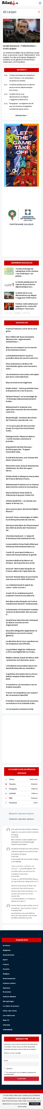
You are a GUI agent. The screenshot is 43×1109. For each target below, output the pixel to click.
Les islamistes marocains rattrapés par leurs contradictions (22, 375)
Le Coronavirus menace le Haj (19, 709)
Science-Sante (9, 983)
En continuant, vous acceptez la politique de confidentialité (20, 1073)
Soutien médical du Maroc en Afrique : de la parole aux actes (20, 561)
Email (6, 1060)
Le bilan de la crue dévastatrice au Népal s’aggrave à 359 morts (18, 97)
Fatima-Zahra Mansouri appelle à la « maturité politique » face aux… (26, 306)
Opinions (6, 988)
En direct (6, 945)
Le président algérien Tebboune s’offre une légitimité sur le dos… (21, 650)
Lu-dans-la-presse (11, 1006)
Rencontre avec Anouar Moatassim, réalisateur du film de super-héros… (22, 468)
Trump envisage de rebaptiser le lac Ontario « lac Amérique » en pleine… (26, 272)
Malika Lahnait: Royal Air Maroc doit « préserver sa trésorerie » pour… (22, 658)
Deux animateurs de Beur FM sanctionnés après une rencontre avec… (21, 366)
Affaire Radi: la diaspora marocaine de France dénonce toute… (22, 477)
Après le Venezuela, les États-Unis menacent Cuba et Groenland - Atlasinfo (23, 888)
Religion (6, 974)
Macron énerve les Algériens (19, 382)
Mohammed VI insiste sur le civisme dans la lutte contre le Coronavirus (22, 485)
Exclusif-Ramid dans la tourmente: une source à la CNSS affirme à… (22, 578)
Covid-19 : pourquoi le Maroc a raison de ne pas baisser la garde (21, 553)
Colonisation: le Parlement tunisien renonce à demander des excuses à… (22, 612)
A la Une (6, 20)
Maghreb (6, 950)
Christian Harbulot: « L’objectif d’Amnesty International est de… (21, 537)
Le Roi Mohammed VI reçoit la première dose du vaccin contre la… (22, 356)
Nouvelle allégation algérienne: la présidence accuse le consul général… (21, 633)
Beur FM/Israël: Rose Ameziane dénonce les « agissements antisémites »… (20, 339)
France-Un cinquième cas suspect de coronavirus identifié (22, 694)
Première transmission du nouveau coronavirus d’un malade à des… (22, 702)
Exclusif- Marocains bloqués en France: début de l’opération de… (21, 570)
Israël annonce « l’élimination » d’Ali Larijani (19, 47)
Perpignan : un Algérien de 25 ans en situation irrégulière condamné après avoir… (21, 106)
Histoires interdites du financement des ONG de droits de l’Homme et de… (22, 527)
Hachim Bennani (17, 905)
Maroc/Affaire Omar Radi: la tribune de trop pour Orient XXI (20, 494)
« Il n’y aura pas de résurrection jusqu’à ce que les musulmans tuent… (20, 428)
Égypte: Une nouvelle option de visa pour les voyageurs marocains (23, 871)
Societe (6, 969)
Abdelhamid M (16, 849)
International (8, 955)
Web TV (6, 1020)
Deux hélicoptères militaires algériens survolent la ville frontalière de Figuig (25, 832)
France (6, 964)
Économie (7, 992)
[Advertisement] (21, 738)
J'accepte (35, 1104)
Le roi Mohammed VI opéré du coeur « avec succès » (19, 586)
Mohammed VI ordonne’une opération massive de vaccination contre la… (21, 409)
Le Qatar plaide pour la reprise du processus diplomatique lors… (26, 284)
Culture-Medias (9, 997)
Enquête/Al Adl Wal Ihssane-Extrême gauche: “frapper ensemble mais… (19, 449)
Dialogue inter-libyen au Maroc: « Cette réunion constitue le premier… (20, 439)
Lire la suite (22, 1106)
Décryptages (8, 1001)
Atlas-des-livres (10, 1011)
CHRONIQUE (7, 1030)
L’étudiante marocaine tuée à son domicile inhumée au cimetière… (21, 667)
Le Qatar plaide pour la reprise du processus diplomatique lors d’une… (22, 87)
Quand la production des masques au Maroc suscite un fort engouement (22, 622)
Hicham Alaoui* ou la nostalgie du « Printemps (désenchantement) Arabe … (21, 399)
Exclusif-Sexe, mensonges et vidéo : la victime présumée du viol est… (22, 518)
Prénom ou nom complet (12, 1053)
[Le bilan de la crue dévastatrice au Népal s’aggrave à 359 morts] (9, 295)
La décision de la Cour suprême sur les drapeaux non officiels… (22, 642)
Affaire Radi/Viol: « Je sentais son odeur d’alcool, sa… (21, 502)
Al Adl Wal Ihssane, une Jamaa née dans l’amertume (22, 458)
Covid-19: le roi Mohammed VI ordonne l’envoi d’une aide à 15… (20, 594)
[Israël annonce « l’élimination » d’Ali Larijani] (21, 31)
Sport (5, 960)
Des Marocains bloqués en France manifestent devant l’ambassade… (22, 602)
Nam (13, 829)
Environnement (9, 978)
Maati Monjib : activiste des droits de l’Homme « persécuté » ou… (21, 419)
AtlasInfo (9, 1069)
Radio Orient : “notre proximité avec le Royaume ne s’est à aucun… (22, 389)
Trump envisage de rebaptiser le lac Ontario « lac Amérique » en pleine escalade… (22, 78)
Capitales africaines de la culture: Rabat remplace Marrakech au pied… (22, 676)
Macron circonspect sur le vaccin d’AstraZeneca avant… (21, 348)
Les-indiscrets (9, 1015)
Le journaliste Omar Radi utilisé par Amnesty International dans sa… (22, 545)
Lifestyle (6, 1025)
